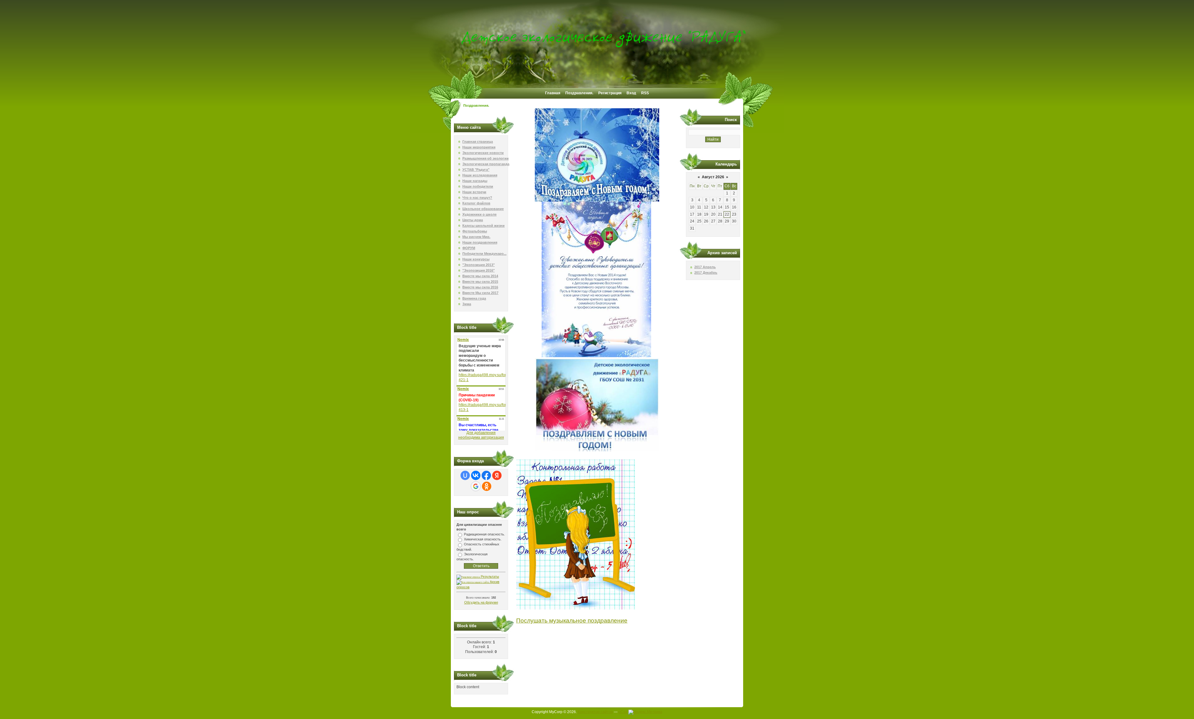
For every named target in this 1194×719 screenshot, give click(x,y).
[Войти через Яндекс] (497, 475)
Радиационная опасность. (484, 534)
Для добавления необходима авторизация (481, 435)
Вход (631, 93)
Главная (552, 93)
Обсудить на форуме (481, 602)
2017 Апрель (705, 267)
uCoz (622, 712)
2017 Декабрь (705, 272)
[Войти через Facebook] (486, 475)
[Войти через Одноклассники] (486, 486)
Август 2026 (713, 177)
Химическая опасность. (483, 539)
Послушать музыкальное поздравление (571, 620)
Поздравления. (579, 93)
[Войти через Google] (476, 486)
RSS (645, 93)
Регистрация (610, 93)
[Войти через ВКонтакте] (475, 475)
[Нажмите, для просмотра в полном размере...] (597, 200)
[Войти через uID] (465, 475)
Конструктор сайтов (595, 712)
